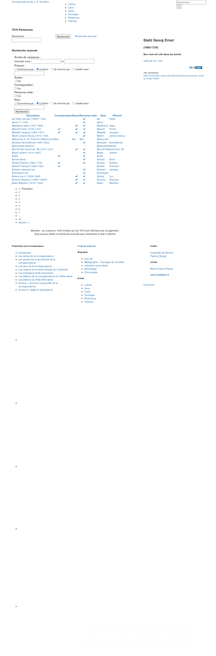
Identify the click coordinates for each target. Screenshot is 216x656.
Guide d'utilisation (158, 274)
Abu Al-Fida (103, 149)
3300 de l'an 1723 (153, 60)
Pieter (112, 118)
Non (57, 139)
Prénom (117, 115)
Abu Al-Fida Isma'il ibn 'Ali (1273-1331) (32, 149)
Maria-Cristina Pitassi (161, 268)
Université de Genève (161, 252)
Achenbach (103, 172)
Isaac (112, 125)
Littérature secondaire (96, 265)
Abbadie (101, 132)
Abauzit (101, 129)
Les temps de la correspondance (36, 256)
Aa (98, 118)
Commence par (26, 69)
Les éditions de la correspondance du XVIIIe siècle (46, 276)
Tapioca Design (158, 256)
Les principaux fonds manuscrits (36, 273)
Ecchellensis (116, 142)
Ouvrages (73, 14)
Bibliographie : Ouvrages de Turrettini (104, 262)
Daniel (112, 145)
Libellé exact (82, 69)
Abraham (102, 142)
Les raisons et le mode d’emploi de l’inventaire (43, 269)
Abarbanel (102, 125)
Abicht (100, 135)
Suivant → (24, 222)
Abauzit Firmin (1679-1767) (26, 129)
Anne (112, 159)
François (114, 166)
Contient (44, 69)
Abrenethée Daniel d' (23, 145)
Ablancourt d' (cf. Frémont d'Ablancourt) (33, 139)
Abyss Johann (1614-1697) (26, 152)
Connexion (149, 284)
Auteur (76, 115)
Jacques (113, 132)
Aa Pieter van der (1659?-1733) (29, 118)
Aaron (100, 122)
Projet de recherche (87, 246)
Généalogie (90, 268)
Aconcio (101, 179)
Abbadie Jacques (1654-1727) (28, 132)
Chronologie (90, 272)
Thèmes (72, 21)
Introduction (25, 252)
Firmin (112, 129)
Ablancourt (102, 139)
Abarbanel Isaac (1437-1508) (27, 125)
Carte (71, 10)
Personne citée (88, 115)
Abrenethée (103, 145)
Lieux (71, 7)
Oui (19, 81)
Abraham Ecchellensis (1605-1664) (30, 142)
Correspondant (63, 115)
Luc (111, 176)
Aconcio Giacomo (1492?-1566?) (29, 179)
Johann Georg (117, 135)
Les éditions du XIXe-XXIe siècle (36, 279)
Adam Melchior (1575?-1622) (27, 183)
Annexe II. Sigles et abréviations (36, 289)
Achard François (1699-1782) (27, 166)
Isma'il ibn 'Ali (116, 149)
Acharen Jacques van (23, 169)
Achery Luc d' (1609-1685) (26, 176)
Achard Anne (19, 159)
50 (20, 219)
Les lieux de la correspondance (35, 266)
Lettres (71, 4)
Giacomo (114, 179)
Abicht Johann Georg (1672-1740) (30, 135)
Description (33, 115)
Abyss (100, 152)
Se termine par (62, 69)
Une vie (88, 258)
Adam (100, 183)
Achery (100, 176)
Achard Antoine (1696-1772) (27, 162)
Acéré (15, 156)
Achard (100, 159)
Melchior (113, 183)
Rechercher (18, 36)
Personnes (73, 17)
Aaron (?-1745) (20, 122)
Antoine (113, 162)
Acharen (101, 169)
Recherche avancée (86, 36)
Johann (113, 152)
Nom (103, 115)
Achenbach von (20, 172)
